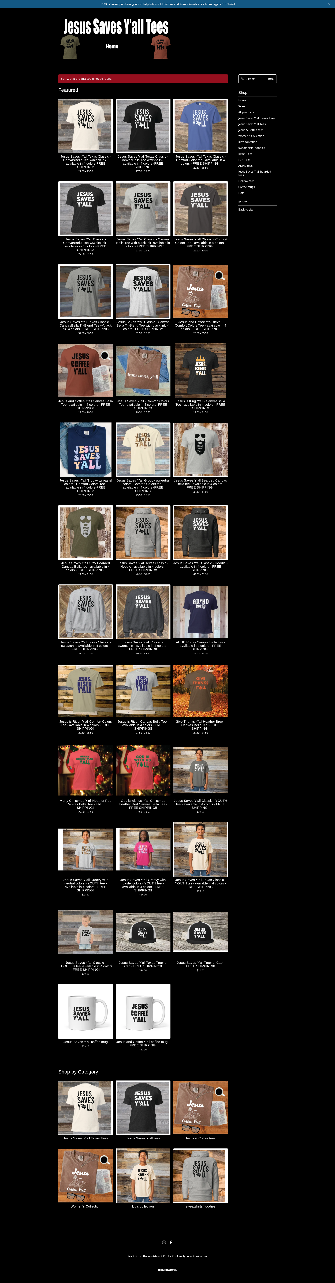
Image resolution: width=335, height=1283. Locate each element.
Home (242, 100)
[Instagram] (164, 1242)
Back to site (246, 209)
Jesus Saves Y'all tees (252, 124)
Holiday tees (246, 181)
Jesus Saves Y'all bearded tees (254, 173)
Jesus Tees (245, 154)
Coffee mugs (246, 187)
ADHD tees (245, 166)
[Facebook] (171, 1242)
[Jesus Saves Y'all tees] (115, 38)
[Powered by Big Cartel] (167, 1270)
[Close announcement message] (329, 4)
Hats (241, 193)
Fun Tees (244, 160)
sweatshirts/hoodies (251, 148)
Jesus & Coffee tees (250, 130)
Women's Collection (251, 136)
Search (242, 106)
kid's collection (247, 142)
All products (246, 112)
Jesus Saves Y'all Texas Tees (256, 118)
